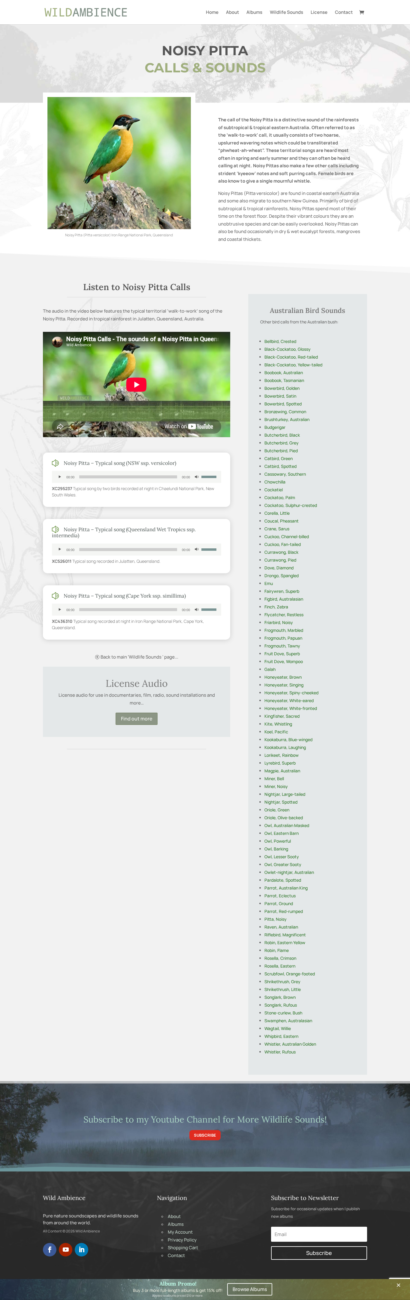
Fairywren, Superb (281, 591)
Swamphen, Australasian (288, 1020)
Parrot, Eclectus (280, 895)
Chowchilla (274, 482)
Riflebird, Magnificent (285, 935)
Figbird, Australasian (283, 599)
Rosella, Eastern (279, 966)
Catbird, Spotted (280, 466)
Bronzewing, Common (285, 411)
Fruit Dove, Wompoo (283, 661)
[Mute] (197, 477)
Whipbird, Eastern (281, 1036)
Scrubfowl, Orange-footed (289, 974)
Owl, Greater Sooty (282, 864)
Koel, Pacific (276, 732)
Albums (254, 12)
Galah (270, 669)
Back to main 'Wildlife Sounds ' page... (139, 657)
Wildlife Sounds (286, 12)
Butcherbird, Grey (281, 443)
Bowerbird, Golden (282, 388)
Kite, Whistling (278, 724)
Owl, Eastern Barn (281, 833)
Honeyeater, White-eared (289, 700)
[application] (136, 477)
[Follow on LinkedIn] (81, 1249)
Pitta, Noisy (275, 919)
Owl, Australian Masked (286, 825)
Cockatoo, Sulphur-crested (290, 505)
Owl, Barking (276, 849)
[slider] (209, 476)
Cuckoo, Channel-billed (286, 536)
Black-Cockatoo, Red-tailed (291, 357)
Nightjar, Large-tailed (284, 794)
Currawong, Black (281, 552)
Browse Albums (250, 1289)
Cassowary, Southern (285, 474)
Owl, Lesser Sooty (281, 856)
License (319, 12)
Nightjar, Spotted (280, 802)
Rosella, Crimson (280, 958)
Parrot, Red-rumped (283, 911)
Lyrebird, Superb (280, 763)
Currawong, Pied (280, 560)
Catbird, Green (278, 458)
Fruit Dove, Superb (282, 653)
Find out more (136, 718)
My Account (180, 1232)
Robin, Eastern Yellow (284, 942)
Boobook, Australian (283, 372)
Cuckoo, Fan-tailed (282, 544)
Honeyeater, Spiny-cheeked (291, 692)
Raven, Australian (281, 927)
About (232, 12)
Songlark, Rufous (280, 1005)
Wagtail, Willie (277, 1028)
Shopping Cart (183, 1247)
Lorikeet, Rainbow (281, 755)
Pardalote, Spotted (282, 880)
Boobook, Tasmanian (284, 380)
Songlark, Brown (280, 997)
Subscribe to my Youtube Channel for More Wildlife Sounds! (205, 1119)
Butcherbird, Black (282, 435)
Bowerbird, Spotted (283, 404)
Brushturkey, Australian (286, 419)
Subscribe (205, 1135)
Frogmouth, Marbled (283, 630)
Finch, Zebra (276, 607)
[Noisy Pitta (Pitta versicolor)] (119, 227)
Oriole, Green (276, 810)
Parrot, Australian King (286, 888)
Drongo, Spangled (281, 575)
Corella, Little (277, 513)
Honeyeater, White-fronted (290, 708)
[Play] (60, 477)
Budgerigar (274, 427)
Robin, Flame (276, 950)
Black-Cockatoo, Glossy (287, 349)
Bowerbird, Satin (280, 396)
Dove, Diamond (279, 568)
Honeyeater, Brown (283, 677)
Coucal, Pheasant (281, 521)
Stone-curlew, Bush (283, 1013)
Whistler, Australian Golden (290, 1044)
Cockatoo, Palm (279, 497)
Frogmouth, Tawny (282, 646)
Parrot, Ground (278, 903)
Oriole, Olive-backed (283, 817)
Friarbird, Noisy (278, 622)
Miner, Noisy (276, 786)
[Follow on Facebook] (49, 1249)
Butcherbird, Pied (281, 450)
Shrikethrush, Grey (282, 981)
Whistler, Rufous (280, 1052)
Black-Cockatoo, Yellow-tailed (293, 365)
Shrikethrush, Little (282, 989)
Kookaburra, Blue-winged (288, 739)
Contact (344, 12)
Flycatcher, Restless (283, 614)
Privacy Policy (182, 1240)
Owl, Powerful (277, 841)
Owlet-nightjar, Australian (289, 872)
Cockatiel (273, 489)
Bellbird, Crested (280, 341)
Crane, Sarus (276, 529)
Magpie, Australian (282, 771)
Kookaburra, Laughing (285, 747)
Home (212, 12)
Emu (268, 583)
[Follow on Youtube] (65, 1249)
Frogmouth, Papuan (283, 638)
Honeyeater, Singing (283, 685)
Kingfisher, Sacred (282, 716)
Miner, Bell (274, 778)
